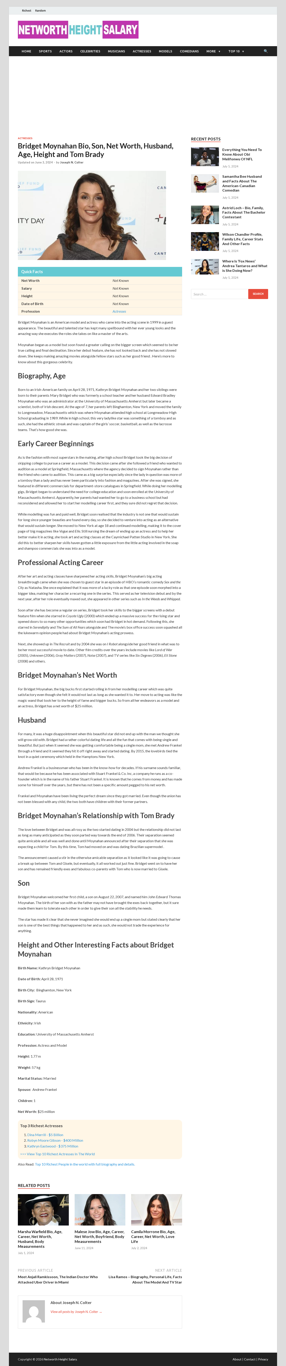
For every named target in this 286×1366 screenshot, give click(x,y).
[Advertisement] (143, 96)
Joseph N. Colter (72, 162)
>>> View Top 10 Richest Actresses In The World (57, 1154)
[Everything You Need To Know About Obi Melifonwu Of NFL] (205, 150)
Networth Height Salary (60, 1359)
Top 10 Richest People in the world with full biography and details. (85, 1164)
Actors (66, 51)
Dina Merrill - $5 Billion (45, 1135)
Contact (250, 1359)
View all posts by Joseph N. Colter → (76, 1311)
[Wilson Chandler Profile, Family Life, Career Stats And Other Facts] (205, 235)
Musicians (116, 51)
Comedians (189, 51)
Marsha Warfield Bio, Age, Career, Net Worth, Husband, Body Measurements (40, 1239)
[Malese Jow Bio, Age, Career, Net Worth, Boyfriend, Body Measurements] (100, 1226)
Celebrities (90, 51)
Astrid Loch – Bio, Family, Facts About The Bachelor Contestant (243, 212)
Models (165, 51)
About (237, 1359)
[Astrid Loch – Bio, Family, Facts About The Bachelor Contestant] (205, 208)
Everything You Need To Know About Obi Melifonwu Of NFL (242, 154)
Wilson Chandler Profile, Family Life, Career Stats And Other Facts (242, 239)
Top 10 (234, 51)
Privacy (263, 1359)
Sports (45, 51)
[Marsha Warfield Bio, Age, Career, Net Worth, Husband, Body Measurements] (43, 1226)
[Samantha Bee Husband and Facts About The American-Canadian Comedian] (205, 177)
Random (40, 10)
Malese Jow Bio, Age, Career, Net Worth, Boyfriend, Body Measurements (99, 1236)
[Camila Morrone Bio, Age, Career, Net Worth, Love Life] (156, 1226)
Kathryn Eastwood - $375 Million (52, 1146)
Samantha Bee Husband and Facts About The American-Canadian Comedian (242, 183)
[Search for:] (229, 294)
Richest (26, 10)
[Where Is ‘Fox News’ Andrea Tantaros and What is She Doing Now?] (205, 261)
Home (26, 51)
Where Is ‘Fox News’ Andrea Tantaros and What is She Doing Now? (244, 265)
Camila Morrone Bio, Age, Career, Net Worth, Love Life (153, 1236)
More (211, 51)
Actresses (142, 51)
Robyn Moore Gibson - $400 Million (55, 1140)
